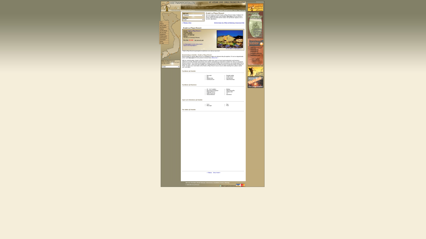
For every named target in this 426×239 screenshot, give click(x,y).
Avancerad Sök (240, 23)
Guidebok (217, 182)
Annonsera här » (260, 1)
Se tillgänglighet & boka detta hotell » (193, 44)
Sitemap (227, 182)
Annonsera (209, 182)
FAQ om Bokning (229, 23)
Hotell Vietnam (201, 182)
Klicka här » (215, 57)
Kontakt (193, 182)
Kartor (235, 10)
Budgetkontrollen (228, 10)
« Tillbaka (185, 23)
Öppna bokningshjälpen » (190, 45)
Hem (190, 23)
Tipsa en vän (241, 10)
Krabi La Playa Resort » (194, 31)
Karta (222, 182)
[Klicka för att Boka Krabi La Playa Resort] (230, 47)
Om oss (188, 182)
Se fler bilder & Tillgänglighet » (234, 48)
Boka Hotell (220, 10)
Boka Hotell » (216, 172)
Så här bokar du (218, 23)
